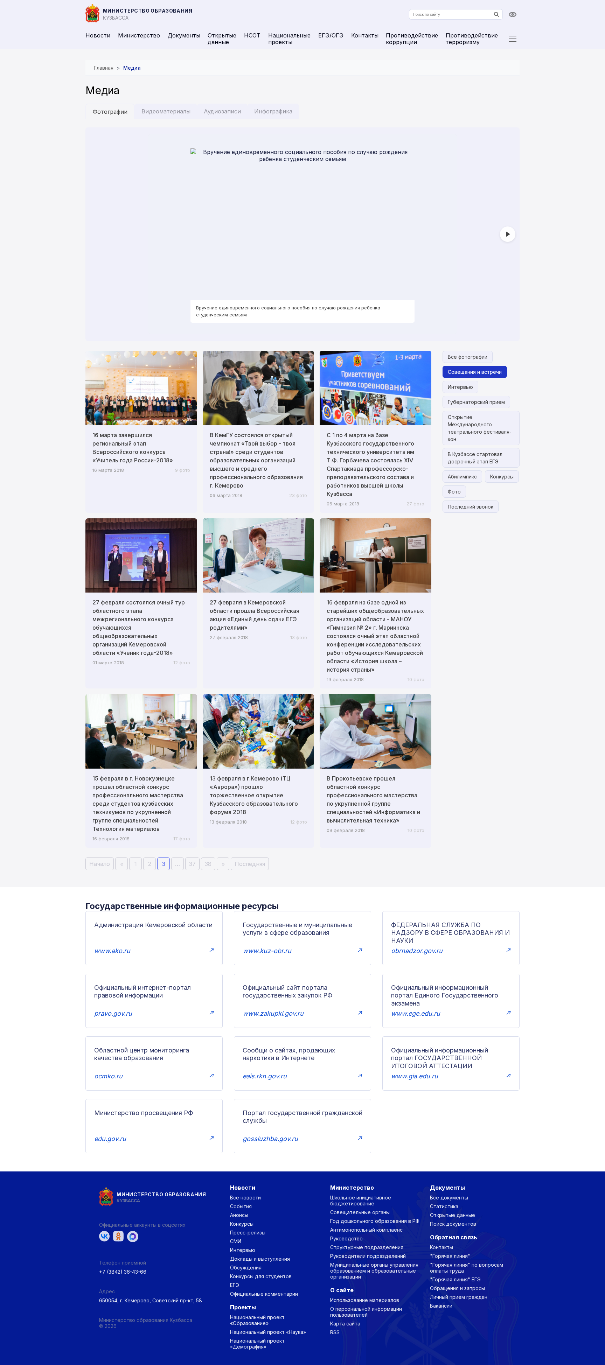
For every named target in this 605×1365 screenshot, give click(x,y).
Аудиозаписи (222, 111)
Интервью (460, 387)
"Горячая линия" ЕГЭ (455, 1279)
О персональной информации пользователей (366, 1312)
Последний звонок (470, 507)
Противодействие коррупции (412, 39)
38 (208, 863)
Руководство (346, 1238)
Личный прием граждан (458, 1297)
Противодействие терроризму (472, 39)
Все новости (245, 1197)
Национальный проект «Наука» (268, 1332)
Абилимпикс (462, 476)
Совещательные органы (360, 1212)
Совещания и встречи (475, 372)
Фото (454, 492)
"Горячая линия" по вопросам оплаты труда (466, 1268)
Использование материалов (364, 1300)
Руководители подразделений (368, 1256)
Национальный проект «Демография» (257, 1344)
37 (192, 863)
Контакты (364, 35)
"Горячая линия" (450, 1256)
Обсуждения (246, 1267)
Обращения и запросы (457, 1288)
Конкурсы (502, 476)
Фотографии (110, 111)
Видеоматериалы (165, 111)
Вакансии (441, 1306)
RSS (335, 1332)
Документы (184, 35)
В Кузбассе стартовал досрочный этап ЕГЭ (475, 457)
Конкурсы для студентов (261, 1276)
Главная (103, 68)
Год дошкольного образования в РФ (374, 1221)
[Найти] (496, 14)
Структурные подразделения (366, 1247)
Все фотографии (467, 357)
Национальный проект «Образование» (257, 1320)
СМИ (235, 1241)
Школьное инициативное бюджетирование (360, 1200)
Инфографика (273, 111)
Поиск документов (453, 1224)
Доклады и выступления (260, 1259)
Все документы (449, 1197)
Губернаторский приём (476, 402)
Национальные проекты (289, 39)
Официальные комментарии (264, 1294)
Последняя (250, 863)
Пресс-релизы (247, 1233)
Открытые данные (222, 39)
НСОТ (252, 35)
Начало (99, 863)
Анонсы (239, 1215)
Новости (97, 35)
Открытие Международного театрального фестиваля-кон (480, 428)
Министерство (139, 35)
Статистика (444, 1206)
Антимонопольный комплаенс (366, 1230)
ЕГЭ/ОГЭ (330, 35)
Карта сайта (345, 1323)
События (241, 1206)
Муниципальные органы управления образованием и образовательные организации (374, 1271)
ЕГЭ (234, 1285)
